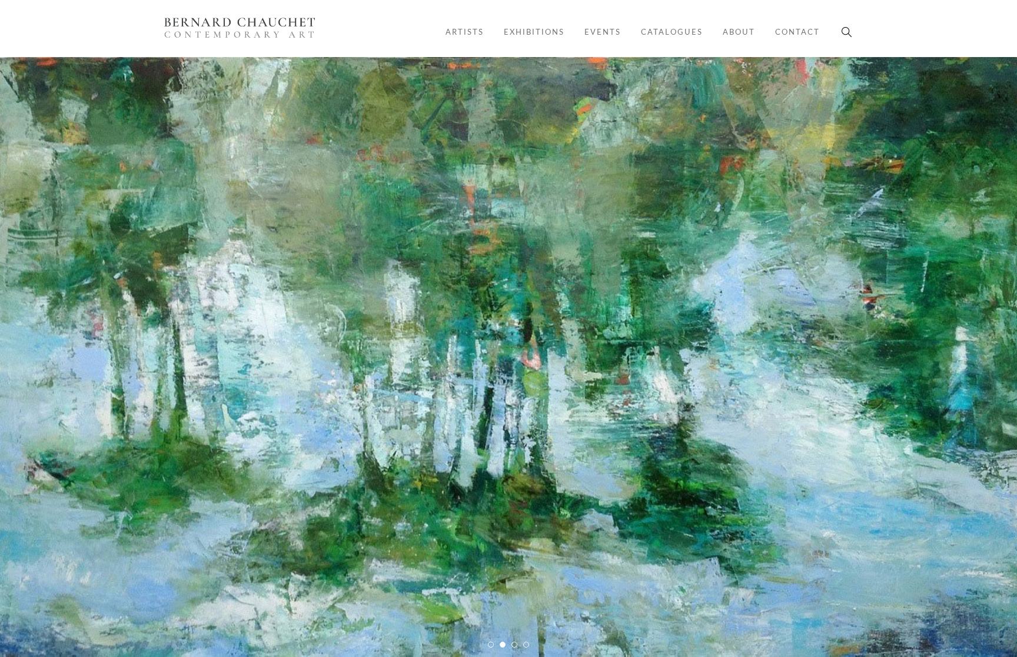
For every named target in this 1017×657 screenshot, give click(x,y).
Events (602, 31)
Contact (797, 31)
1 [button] (491, 648)
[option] (508, 357)
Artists (465, 31)
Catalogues (672, 31)
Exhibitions (534, 31)
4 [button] (527, 648)
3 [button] (515, 648)
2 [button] (503, 648)
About (739, 31)
